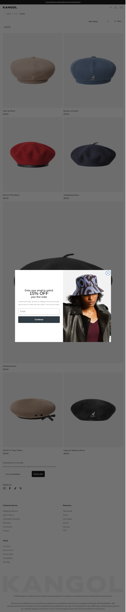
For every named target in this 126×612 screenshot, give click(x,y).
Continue (38, 319)
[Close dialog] (107, 273)
